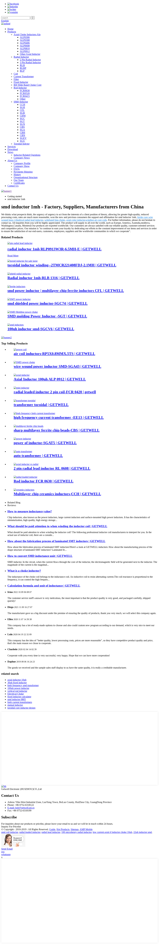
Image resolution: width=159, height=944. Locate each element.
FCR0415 (25, 96)
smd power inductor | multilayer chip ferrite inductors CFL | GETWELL (65, 291)
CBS (22, 127)
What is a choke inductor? (24, 570)
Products (11, 31)
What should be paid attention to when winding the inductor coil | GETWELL (57, 526)
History (17, 174)
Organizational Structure (26, 177)
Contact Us (12, 185)
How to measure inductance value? (29, 511)
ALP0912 (25, 51)
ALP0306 (25, 37)
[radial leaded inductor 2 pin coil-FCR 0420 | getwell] (21, 387)
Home (10, 29)
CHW (23, 115)
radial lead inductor (50, 832)
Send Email (7, 848)
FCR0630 (25, 90)
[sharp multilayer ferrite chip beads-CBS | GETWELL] (28, 426)
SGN (22, 124)
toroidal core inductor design (21, 707)
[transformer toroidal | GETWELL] (24, 400)
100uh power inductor (18, 688)
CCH (22, 104)
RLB (22, 65)
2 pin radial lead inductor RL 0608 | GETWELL (52, 468)
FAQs (17, 169)
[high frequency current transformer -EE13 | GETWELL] (34, 413)
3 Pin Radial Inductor (30, 62)
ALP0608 (25, 45)
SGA (22, 129)
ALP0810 (25, 48)
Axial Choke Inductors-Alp (27, 34)
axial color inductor (75, 220)
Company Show (22, 166)
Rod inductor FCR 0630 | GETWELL (43, 481)
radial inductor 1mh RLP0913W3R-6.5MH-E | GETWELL (54, 249)
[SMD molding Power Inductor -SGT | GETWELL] (22, 312)
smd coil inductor (9, 832)
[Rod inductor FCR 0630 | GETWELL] (25, 477)
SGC (22, 118)
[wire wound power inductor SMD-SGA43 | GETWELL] (24, 362)
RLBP (23, 68)
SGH (22, 107)
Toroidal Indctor (22, 143)
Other (22, 99)
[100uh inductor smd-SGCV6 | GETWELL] (15, 324)
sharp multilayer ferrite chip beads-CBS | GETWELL (57, 430)
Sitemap (75, 829)
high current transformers (19, 702)
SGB (22, 113)
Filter (16, 79)
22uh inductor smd (142, 832)
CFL (22, 110)
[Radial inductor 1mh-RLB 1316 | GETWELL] (18, 273)
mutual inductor (15, 705)
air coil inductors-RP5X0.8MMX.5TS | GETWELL (54, 354)
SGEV (23, 138)
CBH (22, 132)
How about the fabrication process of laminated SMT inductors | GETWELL (56, 541)
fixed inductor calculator (19, 696)
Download (12, 149)
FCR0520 (25, 93)
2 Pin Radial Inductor (30, 59)
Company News (22, 157)
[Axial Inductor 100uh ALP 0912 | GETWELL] (22, 375)
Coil (16, 73)
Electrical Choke (15, 693)
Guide (52, 829)
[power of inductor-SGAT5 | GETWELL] (22, 438)
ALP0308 (25, 40)
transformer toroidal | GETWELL (41, 405)
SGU (22, 141)
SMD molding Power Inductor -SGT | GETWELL (47, 316)
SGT (22, 121)
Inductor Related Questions (27, 155)
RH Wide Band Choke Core (27, 85)
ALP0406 (25, 43)
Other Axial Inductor (30, 54)
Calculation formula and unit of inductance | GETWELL (43, 585)
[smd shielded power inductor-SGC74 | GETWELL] (19, 299)
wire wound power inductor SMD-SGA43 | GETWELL (57, 366)
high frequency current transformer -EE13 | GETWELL (59, 417)
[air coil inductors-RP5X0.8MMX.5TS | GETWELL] (20, 349)
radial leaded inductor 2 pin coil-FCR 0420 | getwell (55, 392)
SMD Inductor (21, 101)
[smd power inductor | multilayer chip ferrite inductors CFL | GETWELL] (16, 286)
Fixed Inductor (21, 82)
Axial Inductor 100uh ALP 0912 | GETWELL (50, 379)
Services (11, 146)
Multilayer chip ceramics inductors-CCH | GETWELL (57, 494)
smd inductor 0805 (16, 699)
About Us (12, 160)
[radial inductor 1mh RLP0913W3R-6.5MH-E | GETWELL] (19, 243)
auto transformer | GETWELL (38, 456)
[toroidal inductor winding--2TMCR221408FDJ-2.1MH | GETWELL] (22, 261)
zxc (3, 851)
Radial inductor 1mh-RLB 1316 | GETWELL (43, 278)
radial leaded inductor (29, 832)
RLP (22, 71)
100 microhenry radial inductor (76, 832)
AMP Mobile (86, 829)
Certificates (19, 183)
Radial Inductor (21, 57)
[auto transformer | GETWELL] (23, 451)
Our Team (19, 180)
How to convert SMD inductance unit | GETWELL (40, 556)
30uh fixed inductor (17, 682)
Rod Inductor (20, 87)
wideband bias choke (54, 220)
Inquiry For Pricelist (11, 826)
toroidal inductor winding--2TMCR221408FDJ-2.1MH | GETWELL (61, 265)
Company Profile (22, 163)
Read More (12, 255)
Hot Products (63, 829)
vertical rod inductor (17, 691)
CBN (22, 135)
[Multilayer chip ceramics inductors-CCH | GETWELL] (24, 489)
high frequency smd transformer (23, 685)
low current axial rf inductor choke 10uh (112, 832)
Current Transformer (24, 76)
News (10, 152)
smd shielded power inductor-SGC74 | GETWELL (47, 303)
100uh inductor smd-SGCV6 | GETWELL (40, 329)
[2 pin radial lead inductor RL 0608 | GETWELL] (26, 464)
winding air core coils (96, 220)
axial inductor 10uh (16, 679)
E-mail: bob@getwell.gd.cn (20, 807)
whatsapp (6, 854)
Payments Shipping (23, 171)
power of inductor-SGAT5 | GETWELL (45, 443)
